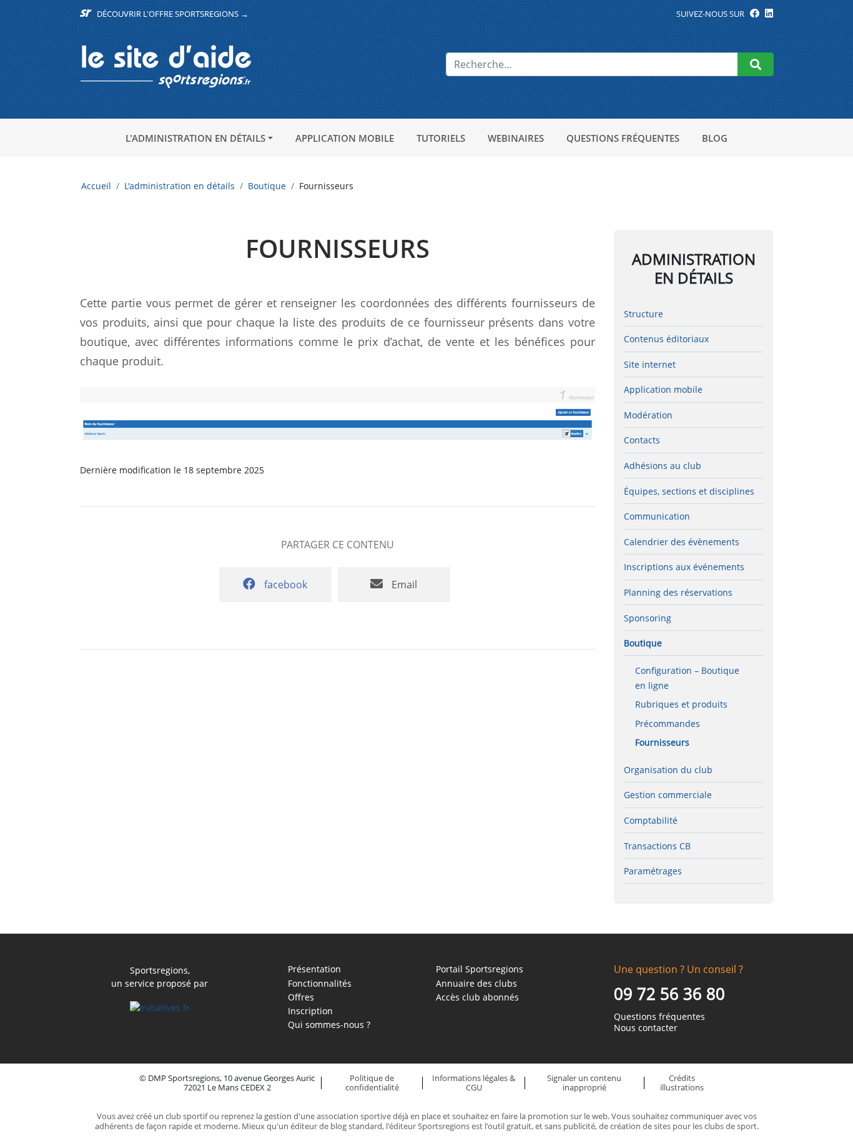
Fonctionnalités (320, 983)
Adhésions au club (662, 466)
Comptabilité (651, 820)
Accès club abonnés (477, 997)
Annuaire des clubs (476, 983)
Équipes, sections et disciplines (689, 491)
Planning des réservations (678, 592)
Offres (301, 997)
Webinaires (516, 138)
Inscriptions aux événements (684, 567)
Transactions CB (657, 846)
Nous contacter (646, 1028)
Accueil (96, 186)
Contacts (642, 440)
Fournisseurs (662, 742)
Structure (643, 314)
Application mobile (344, 138)
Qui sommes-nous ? (329, 1024)
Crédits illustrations (682, 1083)
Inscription (310, 1011)
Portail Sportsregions (479, 969)
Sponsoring (647, 618)
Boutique (267, 186)
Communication (657, 516)
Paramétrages (653, 871)
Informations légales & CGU (473, 1083)
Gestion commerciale (668, 795)
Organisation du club (668, 770)
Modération (648, 415)
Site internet (650, 364)
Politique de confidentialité (372, 1083)
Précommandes (667, 723)
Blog (714, 138)
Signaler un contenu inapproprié (584, 1083)
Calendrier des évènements (681, 542)
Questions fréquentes (622, 138)
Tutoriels (441, 138)
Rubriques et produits (681, 704)
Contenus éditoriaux (666, 339)
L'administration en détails (195, 138)
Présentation (314, 969)
